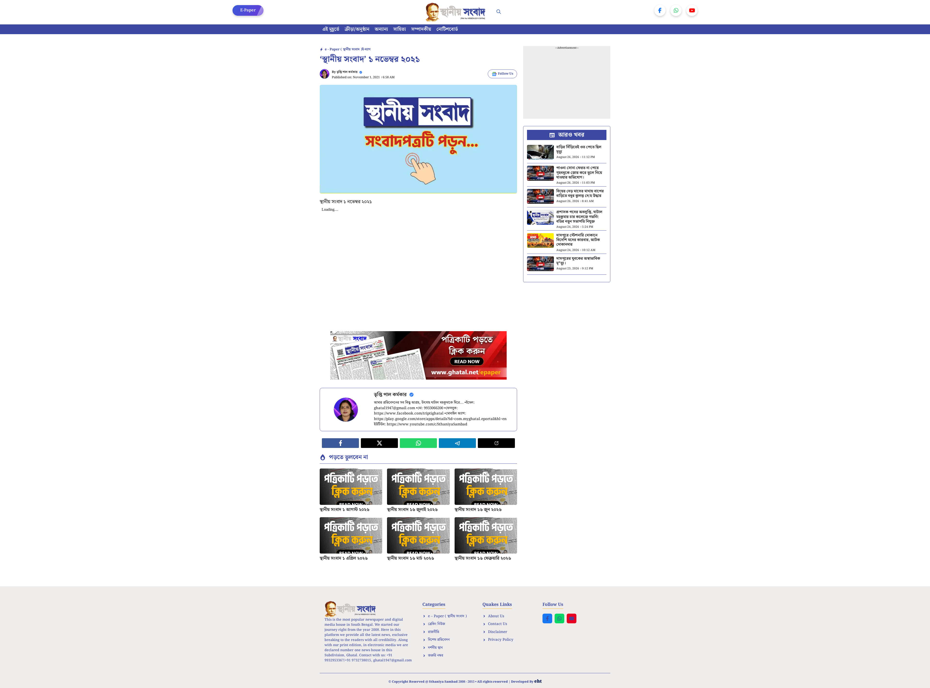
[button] (498, 12)
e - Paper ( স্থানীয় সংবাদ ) (343, 49)
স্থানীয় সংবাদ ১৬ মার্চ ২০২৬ (410, 558)
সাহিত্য (399, 29)
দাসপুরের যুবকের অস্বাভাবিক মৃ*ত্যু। (578, 261)
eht (538, 681)
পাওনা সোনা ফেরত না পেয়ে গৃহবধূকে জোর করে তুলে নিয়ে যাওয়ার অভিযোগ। (579, 172)
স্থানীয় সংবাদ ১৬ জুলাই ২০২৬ (412, 509)
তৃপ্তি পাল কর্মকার (347, 72)
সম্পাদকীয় (421, 29)
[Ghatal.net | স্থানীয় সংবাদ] (456, 12)
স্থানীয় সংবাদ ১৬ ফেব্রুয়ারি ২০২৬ (483, 558)
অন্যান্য (381, 29)
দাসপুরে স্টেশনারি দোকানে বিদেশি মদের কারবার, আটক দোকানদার (578, 240)
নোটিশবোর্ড (447, 29)
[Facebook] (660, 10)
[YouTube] (692, 10)
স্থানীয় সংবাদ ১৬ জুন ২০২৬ (478, 509)
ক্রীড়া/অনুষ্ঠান (357, 29)
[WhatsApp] (676, 10)
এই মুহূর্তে (330, 29)
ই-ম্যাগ (366, 49)
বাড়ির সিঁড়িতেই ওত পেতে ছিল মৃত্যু (578, 149)
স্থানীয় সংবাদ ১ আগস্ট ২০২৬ (344, 509)
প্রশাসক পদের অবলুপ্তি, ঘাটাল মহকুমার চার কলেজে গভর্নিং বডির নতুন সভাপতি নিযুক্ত (579, 216)
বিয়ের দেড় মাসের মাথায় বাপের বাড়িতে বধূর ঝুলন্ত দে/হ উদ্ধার (580, 193)
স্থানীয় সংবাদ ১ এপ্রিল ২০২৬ (344, 558)
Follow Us (505, 73)
